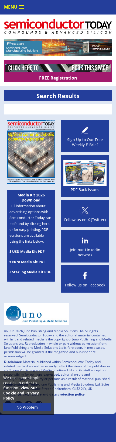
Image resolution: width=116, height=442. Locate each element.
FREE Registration (58, 78)
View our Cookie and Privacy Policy (21, 393)
